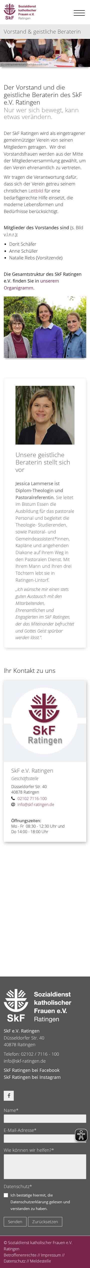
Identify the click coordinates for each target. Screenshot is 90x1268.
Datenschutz (15, 1261)
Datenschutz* (18, 1186)
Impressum (51, 1255)
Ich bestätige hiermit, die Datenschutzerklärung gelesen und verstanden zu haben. (40, 1202)
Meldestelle (40, 1261)
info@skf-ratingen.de (25, 1061)
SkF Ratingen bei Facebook (32, 1070)
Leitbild (35, 191)
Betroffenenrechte (20, 1255)
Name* (11, 1110)
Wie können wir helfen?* (29, 1150)
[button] (9, 1096)
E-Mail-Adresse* (20, 1130)
